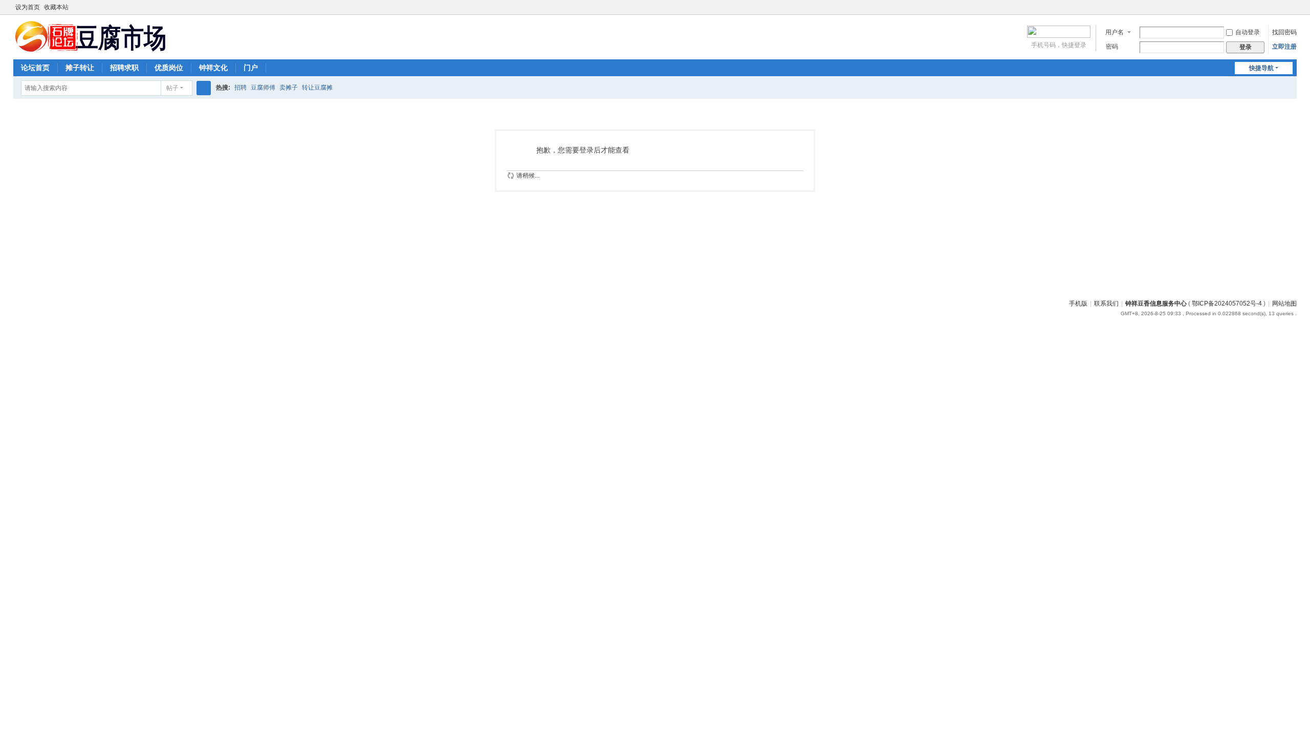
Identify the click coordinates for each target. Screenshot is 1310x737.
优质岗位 (169, 67)
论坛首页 (35, 67)
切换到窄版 (1292, 11)
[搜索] (203, 88)
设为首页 (27, 7)
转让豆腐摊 (317, 87)
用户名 (1114, 32)
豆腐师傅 (263, 87)
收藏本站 (56, 7)
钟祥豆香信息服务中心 (1156, 303)
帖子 (172, 88)
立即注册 (1284, 46)
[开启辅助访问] (1282, 7)
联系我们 (1106, 303)
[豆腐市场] (90, 48)
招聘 (240, 87)
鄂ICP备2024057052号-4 (1227, 303)
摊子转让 (80, 67)
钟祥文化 (213, 67)
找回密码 (1284, 32)
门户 (251, 67)
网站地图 (1284, 303)
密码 (1112, 46)
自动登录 (1247, 32)
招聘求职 (124, 67)
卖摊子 (288, 87)
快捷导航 (1261, 68)
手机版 (1078, 303)
